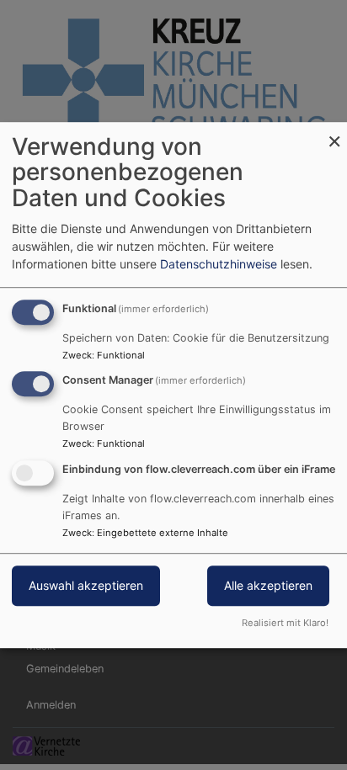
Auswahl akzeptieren (86, 585)
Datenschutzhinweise (218, 264)
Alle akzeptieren (268, 585)
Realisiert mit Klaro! (285, 623)
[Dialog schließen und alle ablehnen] (334, 132)
